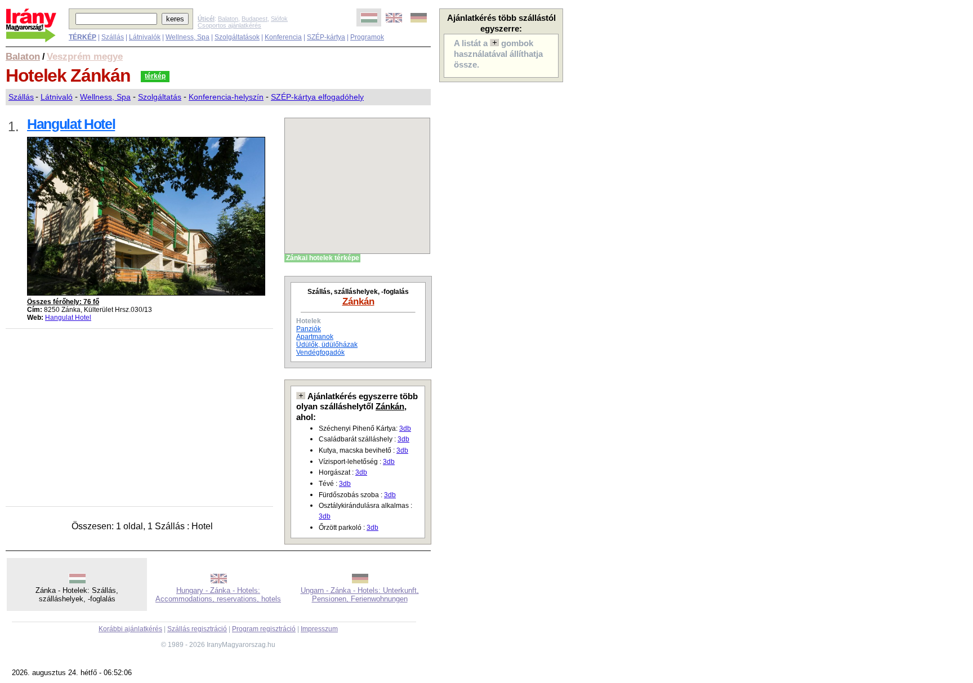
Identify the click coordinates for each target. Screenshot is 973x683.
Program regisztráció (264, 629)
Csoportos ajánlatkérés (229, 25)
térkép (155, 76)
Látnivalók (144, 37)
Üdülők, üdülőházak (327, 345)
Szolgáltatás (159, 96)
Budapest (254, 18)
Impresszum (319, 629)
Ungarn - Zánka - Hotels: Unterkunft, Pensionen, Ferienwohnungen (360, 594)
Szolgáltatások (237, 37)
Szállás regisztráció (197, 629)
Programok (367, 37)
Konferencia (283, 37)
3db (405, 428)
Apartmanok (314, 337)
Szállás (112, 37)
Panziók (308, 329)
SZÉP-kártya (326, 37)
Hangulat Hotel (68, 318)
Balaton (228, 18)
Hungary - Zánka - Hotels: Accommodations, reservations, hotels (218, 594)
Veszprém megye (85, 56)
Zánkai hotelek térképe (322, 258)
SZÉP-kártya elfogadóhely (317, 96)
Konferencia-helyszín (226, 96)
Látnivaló (57, 96)
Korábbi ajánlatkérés (130, 629)
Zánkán (358, 301)
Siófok (279, 18)
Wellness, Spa (187, 37)
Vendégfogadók (320, 352)
